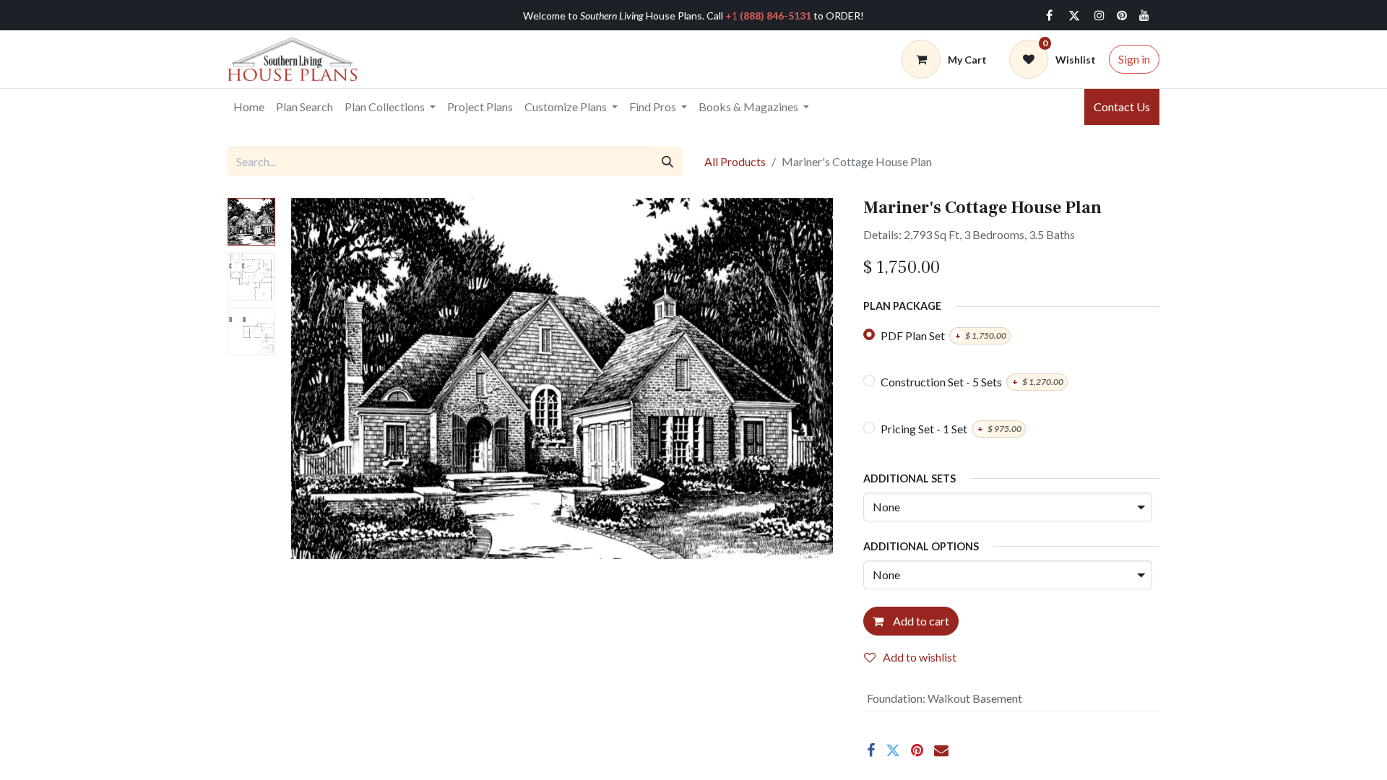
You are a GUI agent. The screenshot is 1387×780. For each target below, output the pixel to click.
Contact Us (1122, 106)
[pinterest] (1122, 15)
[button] (324, 378)
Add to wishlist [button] (919, 657)
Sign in (1134, 59)
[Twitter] (1074, 15)
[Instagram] (1099, 15)
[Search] (667, 161)
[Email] (941, 750)
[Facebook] (1048, 15)
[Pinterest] (917, 750)
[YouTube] (1144, 15)
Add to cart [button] (920, 621)
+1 (768, 15)
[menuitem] (249, 106)
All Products (735, 161)
